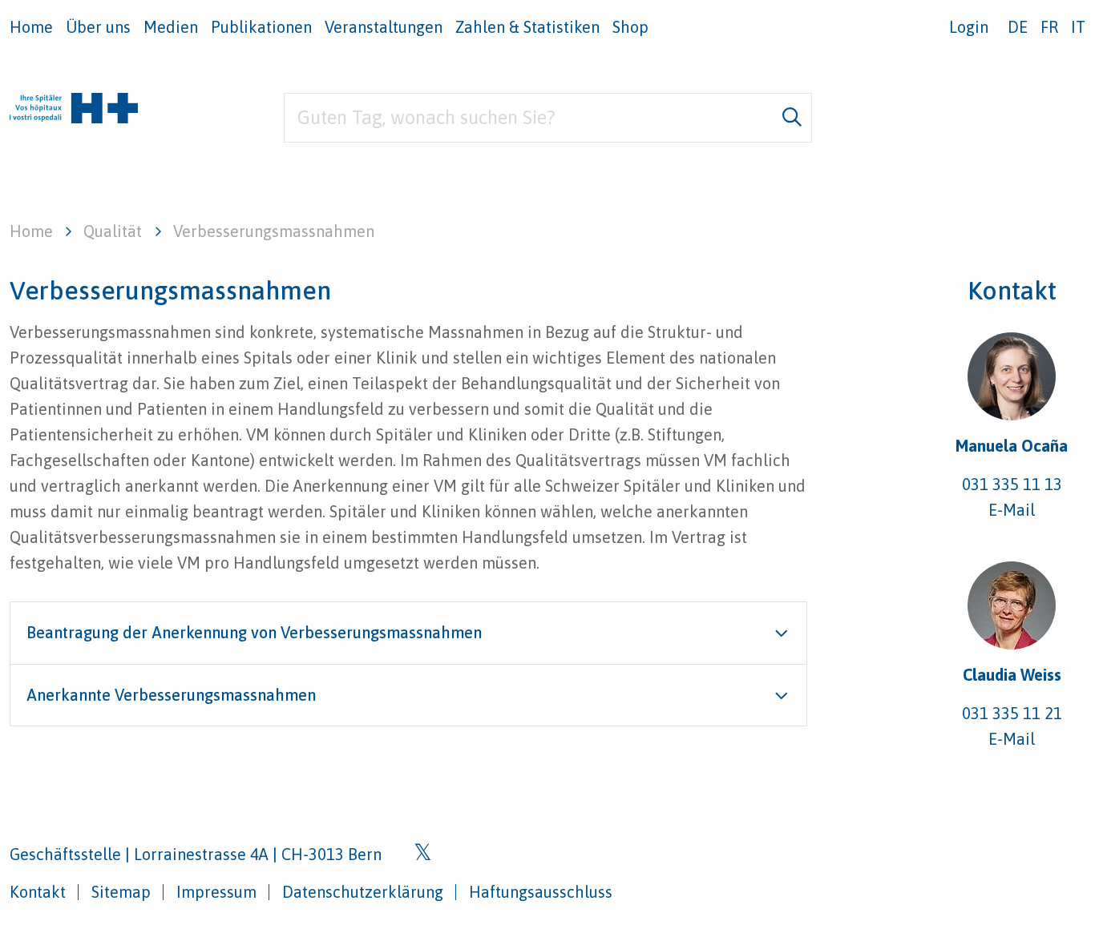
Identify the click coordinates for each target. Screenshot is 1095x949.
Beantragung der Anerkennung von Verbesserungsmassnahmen (254, 632)
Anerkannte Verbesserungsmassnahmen (171, 695)
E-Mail (1011, 510)
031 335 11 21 (1012, 713)
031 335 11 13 (1012, 484)
